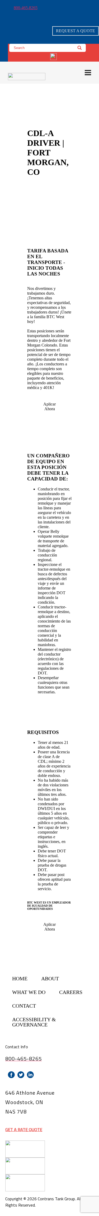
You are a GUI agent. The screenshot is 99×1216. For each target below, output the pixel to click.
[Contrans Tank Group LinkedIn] (30, 1074)
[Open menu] (88, 72)
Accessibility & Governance (34, 1022)
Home (19, 978)
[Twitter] (21, 1074)
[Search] (80, 48)
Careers (70, 992)
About (50, 978)
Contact (24, 1006)
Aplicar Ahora (49, 406)
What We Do (28, 992)
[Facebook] (11, 1074)
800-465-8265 (25, 8)
